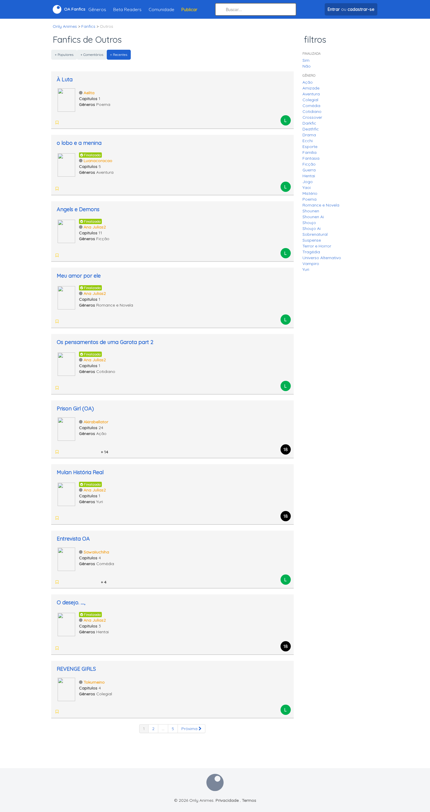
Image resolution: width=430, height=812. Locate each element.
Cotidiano (311, 111)
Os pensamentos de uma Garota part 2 (105, 342)
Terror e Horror (316, 246)
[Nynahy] (88, 711)
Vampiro (310, 263)
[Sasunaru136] (88, 452)
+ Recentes (118, 54)
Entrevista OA (73, 538)
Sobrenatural (315, 234)
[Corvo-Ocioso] (72, 452)
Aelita (89, 92)
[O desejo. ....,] (66, 624)
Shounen (310, 211)
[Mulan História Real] (66, 493)
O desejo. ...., (71, 602)
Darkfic (309, 123)
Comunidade (161, 9)
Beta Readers (127, 9)
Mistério (309, 193)
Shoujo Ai (311, 228)
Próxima (190, 728)
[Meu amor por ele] (66, 297)
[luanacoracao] (65, 188)
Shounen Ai (313, 216)
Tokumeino (94, 682)
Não (306, 66)
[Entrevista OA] (66, 558)
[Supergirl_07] (65, 518)
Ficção (309, 164)
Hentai (308, 175)
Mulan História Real (80, 472)
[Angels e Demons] (66, 230)
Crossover (312, 117)
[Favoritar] (57, 122)
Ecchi (307, 140)
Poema (309, 199)
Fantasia (310, 158)
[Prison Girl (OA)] (66, 428)
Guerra (309, 170)
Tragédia (311, 251)
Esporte (309, 146)
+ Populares (64, 54)
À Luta (65, 79)
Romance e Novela (320, 205)
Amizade (310, 88)
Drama (309, 134)
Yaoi (306, 187)
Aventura (311, 94)
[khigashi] (72, 188)
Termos (249, 800)
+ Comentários (91, 54)
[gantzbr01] (80, 711)
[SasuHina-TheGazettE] (65, 452)
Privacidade (227, 800)
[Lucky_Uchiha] (95, 452)
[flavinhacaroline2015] (65, 582)
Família (309, 152)
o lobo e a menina (79, 143)
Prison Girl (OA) (75, 408)
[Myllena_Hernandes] (80, 582)
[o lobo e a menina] (66, 164)
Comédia (311, 105)
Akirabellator (96, 421)
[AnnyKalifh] (95, 582)
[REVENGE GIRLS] (66, 688)
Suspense (311, 240)
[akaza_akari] (72, 518)
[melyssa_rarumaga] (65, 711)
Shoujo (309, 222)
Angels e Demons (78, 209)
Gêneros (97, 9)
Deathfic (310, 129)
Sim (305, 60)
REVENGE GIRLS (76, 668)
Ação (307, 82)
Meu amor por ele (79, 275)
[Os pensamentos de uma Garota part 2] (66, 363)
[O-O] (65, 321)
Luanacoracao (98, 160)
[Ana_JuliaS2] (65, 387)
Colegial (310, 99)
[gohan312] (65, 648)
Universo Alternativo (321, 257)
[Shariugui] (80, 452)
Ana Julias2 (95, 227)
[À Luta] (66, 99)
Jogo (307, 181)
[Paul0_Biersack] (88, 582)
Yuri (305, 269)
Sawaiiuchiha (96, 552)
